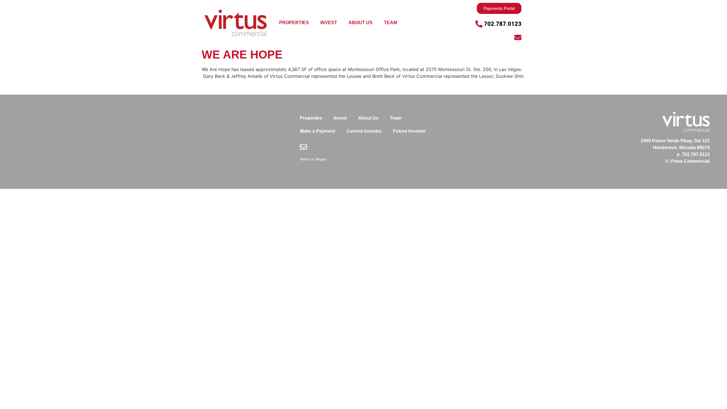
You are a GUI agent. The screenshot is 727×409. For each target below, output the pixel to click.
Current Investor (364, 131)
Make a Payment (317, 131)
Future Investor (409, 131)
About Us (360, 22)
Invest (328, 22)
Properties (294, 22)
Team (390, 22)
